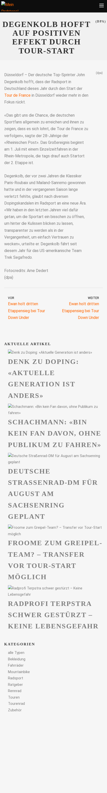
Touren (14, 697)
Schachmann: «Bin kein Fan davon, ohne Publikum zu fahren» (54, 433)
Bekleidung (16, 659)
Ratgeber (15, 684)
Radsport (15, 678)
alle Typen (16, 652)
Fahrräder (16, 665)
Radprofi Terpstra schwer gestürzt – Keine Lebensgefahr (53, 615)
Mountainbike (19, 672)
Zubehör (15, 710)
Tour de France (17, 95)
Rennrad (14, 691)
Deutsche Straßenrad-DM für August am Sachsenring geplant (53, 493)
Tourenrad (16, 703)
